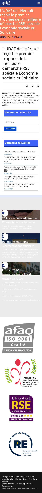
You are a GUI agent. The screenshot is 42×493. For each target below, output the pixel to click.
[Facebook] (27, 86)
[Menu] (39, 3)
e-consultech (18, 484)
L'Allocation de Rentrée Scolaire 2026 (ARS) (19, 152)
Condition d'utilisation (30, 488)
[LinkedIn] (38, 86)
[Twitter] (32, 86)
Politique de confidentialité (11, 488)
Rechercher (10, 128)
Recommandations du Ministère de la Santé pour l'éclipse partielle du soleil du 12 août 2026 (20, 160)
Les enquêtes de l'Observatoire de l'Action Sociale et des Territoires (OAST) (19, 179)
